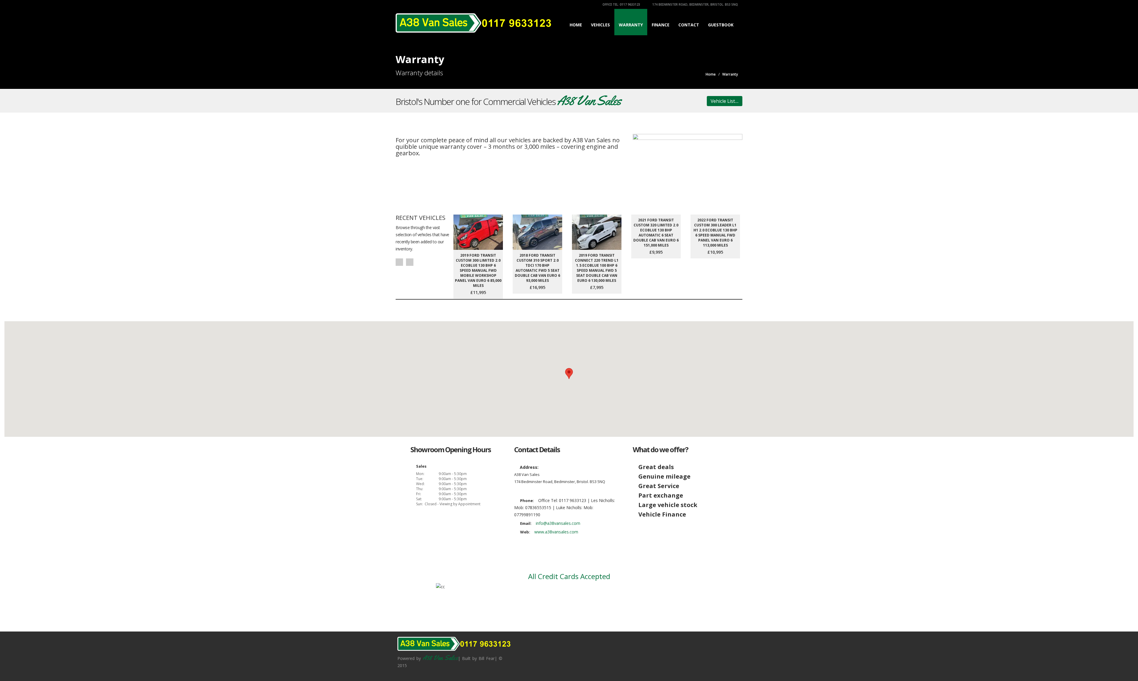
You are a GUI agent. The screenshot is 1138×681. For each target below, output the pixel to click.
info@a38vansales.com (558, 523)
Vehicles (600, 25)
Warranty (631, 25)
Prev (399, 262)
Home (576, 25)
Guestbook (720, 25)
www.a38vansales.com (556, 532)
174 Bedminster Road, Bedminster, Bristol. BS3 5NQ (694, 4)
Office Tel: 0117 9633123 (621, 4)
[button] (569, 373)
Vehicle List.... (725, 101)
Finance (660, 25)
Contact (688, 25)
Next (409, 262)
